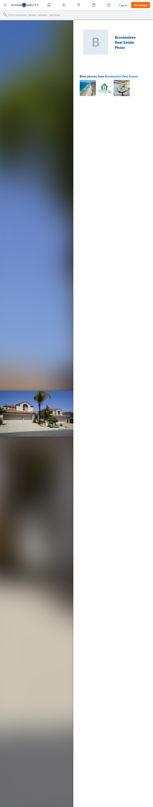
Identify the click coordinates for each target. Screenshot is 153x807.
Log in (123, 5)
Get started (140, 5)
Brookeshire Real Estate (121, 76)
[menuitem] (49, 5)
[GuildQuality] (25, 5)
